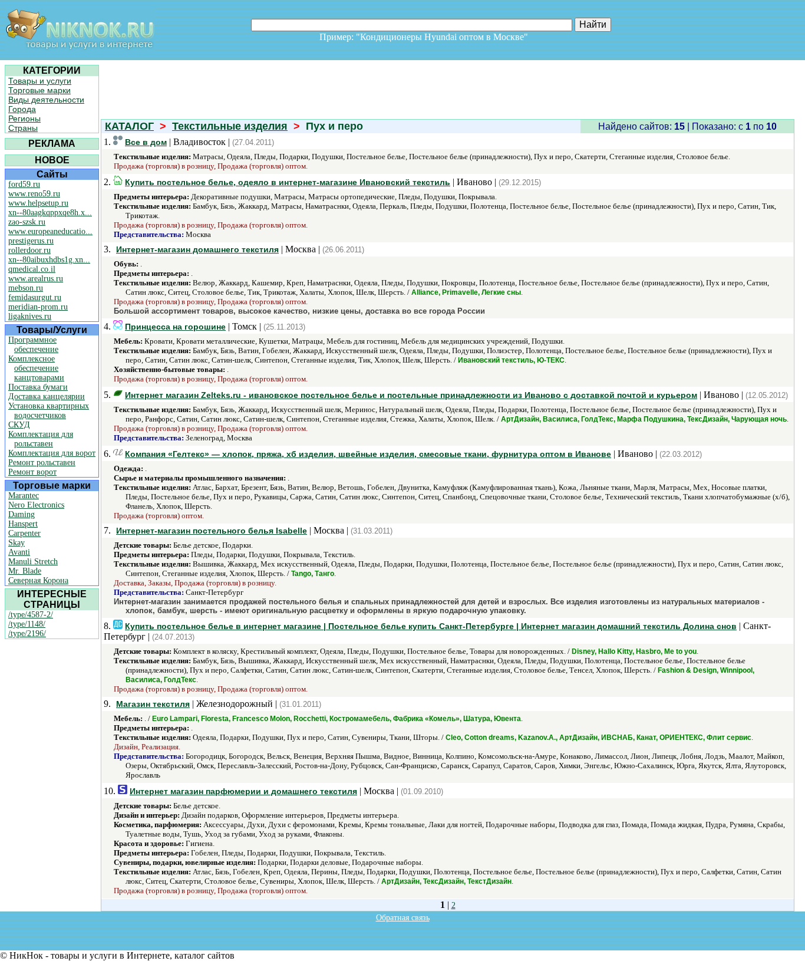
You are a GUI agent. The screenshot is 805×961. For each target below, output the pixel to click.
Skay (16, 542)
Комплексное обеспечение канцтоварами (36, 368)
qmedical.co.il (31, 269)
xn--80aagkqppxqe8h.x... (50, 212)
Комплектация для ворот (51, 453)
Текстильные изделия (230, 126)
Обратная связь (403, 917)
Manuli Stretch (33, 561)
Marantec (23, 495)
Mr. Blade (24, 571)
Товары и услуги (39, 80)
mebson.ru (25, 288)
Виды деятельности (46, 99)
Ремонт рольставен (41, 462)
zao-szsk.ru (26, 222)
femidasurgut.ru (34, 297)
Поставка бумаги (38, 387)
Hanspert (23, 523)
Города (22, 109)
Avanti (19, 552)
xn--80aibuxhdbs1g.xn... (49, 259)
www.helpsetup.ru (38, 203)
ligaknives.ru (29, 316)
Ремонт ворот (32, 472)
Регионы (24, 118)
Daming (21, 514)
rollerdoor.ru (29, 250)
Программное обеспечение (33, 344)
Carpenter (24, 533)
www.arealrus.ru (35, 278)
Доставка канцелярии (46, 396)
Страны (23, 128)
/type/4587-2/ (30, 614)
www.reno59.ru (34, 193)
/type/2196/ (27, 633)
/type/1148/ (26, 624)
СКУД (19, 424)
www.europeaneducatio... (50, 231)
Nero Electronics (36, 505)
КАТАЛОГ (129, 126)
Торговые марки (39, 90)
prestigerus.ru (31, 240)
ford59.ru (24, 184)
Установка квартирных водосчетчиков (48, 410)
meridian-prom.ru (38, 306)
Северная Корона (38, 580)
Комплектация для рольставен (40, 439)
